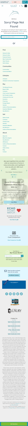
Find (4, 50)
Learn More (14, 202)
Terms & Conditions (21, 407)
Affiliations (5, 141)
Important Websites (7, 109)
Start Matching (13, 219)
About (5, 132)
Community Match (7, 71)
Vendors (5, 105)
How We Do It (6, 111)
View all (24, 2)
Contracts (5, 91)
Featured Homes (7, 57)
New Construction (7, 59)
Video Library (6, 147)
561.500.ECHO (14, 322)
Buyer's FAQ (6, 89)
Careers (4, 145)
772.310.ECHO (14, 330)
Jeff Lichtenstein (14, 404)
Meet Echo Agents (7, 138)
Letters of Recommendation (9, 107)
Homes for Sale (6, 53)
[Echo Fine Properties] (14, 8)
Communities (7, 66)
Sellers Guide (6, 117)
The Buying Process (7, 87)
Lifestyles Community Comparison (11, 80)
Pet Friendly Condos (7, 95)
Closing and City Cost (8, 97)
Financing (5, 101)
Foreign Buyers (6, 103)
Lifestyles (6, 75)
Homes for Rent (6, 55)
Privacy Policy (12, 407)
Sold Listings (6, 63)
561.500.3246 (22, 5)
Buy (4, 84)
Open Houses (6, 61)
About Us (5, 136)
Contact (5, 151)
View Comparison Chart (14, 240)
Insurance (5, 99)
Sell (4, 114)
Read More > (14, 174)
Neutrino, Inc (18, 403)
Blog (4, 149)
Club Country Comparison (9, 93)
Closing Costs (6, 121)
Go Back (21, 31)
